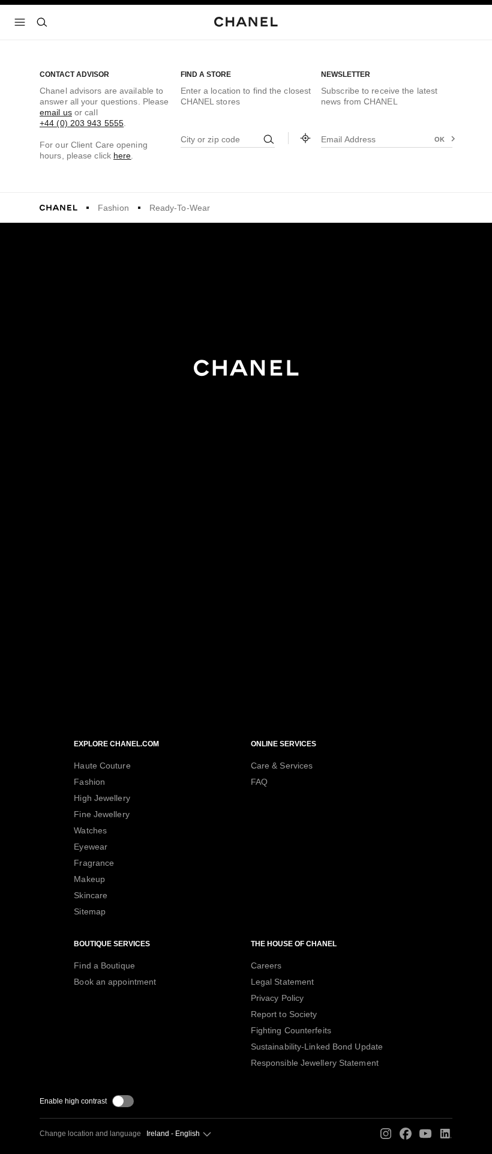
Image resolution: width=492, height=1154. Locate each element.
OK (439, 139)
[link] (305, 138)
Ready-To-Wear (179, 208)
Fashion (113, 208)
